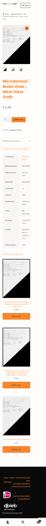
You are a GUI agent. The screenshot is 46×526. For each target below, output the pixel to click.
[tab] (16, 141)
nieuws (12, 477)
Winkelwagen (35, 520)
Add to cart (18, 119)
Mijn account (7, 522)
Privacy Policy (21, 477)
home (6, 477)
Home (7, 14)
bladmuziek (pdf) (16, 14)
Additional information (11, 141)
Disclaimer (8, 482)
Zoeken (23, 522)
